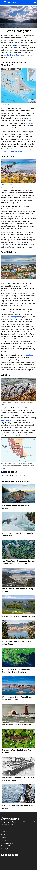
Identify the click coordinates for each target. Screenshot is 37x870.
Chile (15, 48)
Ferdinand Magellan (14, 55)
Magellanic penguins (9, 420)
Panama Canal (27, 355)
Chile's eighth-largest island (11, 151)
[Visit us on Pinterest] (13, 855)
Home (2, 828)
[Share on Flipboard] (2, 472)
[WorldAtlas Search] (35, 2)
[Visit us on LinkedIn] (16, 855)
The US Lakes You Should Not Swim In (18, 616)
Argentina (29, 123)
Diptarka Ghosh (5, 475)
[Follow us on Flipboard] (2, 855)
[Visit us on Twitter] (9, 855)
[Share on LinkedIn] (16, 472)
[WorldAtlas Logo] (11, 2)
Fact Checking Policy (7, 843)
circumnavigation (13, 317)
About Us (3, 840)
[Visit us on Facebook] (5, 855)
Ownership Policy (6, 849)
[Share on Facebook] (5, 472)
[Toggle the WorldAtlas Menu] (2, 2)
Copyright (3, 837)
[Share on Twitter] (9, 472)
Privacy (3, 834)
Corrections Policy (6, 846)
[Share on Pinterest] (12, 472)
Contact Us (4, 831)
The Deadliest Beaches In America (16, 725)
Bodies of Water (21, 475)
